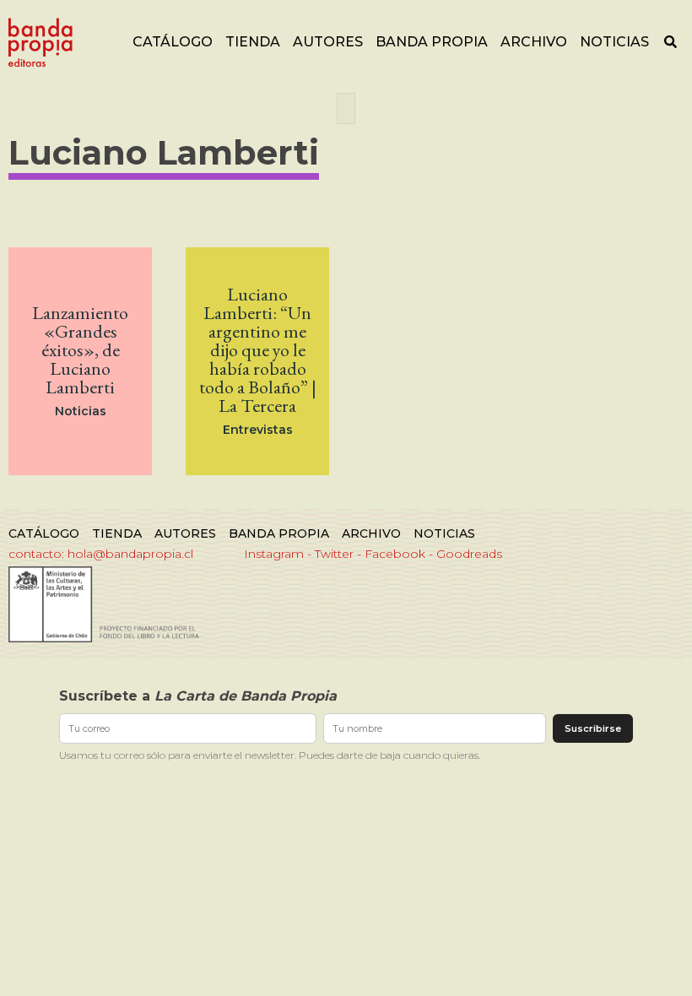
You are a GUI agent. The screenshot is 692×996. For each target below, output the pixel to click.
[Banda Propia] (40, 42)
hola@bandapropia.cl (130, 553)
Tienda (252, 42)
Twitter (334, 553)
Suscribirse (593, 728)
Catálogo (172, 42)
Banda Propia (432, 42)
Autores (328, 42)
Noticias (614, 42)
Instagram (274, 553)
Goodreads (469, 553)
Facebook (395, 553)
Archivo (533, 42)
